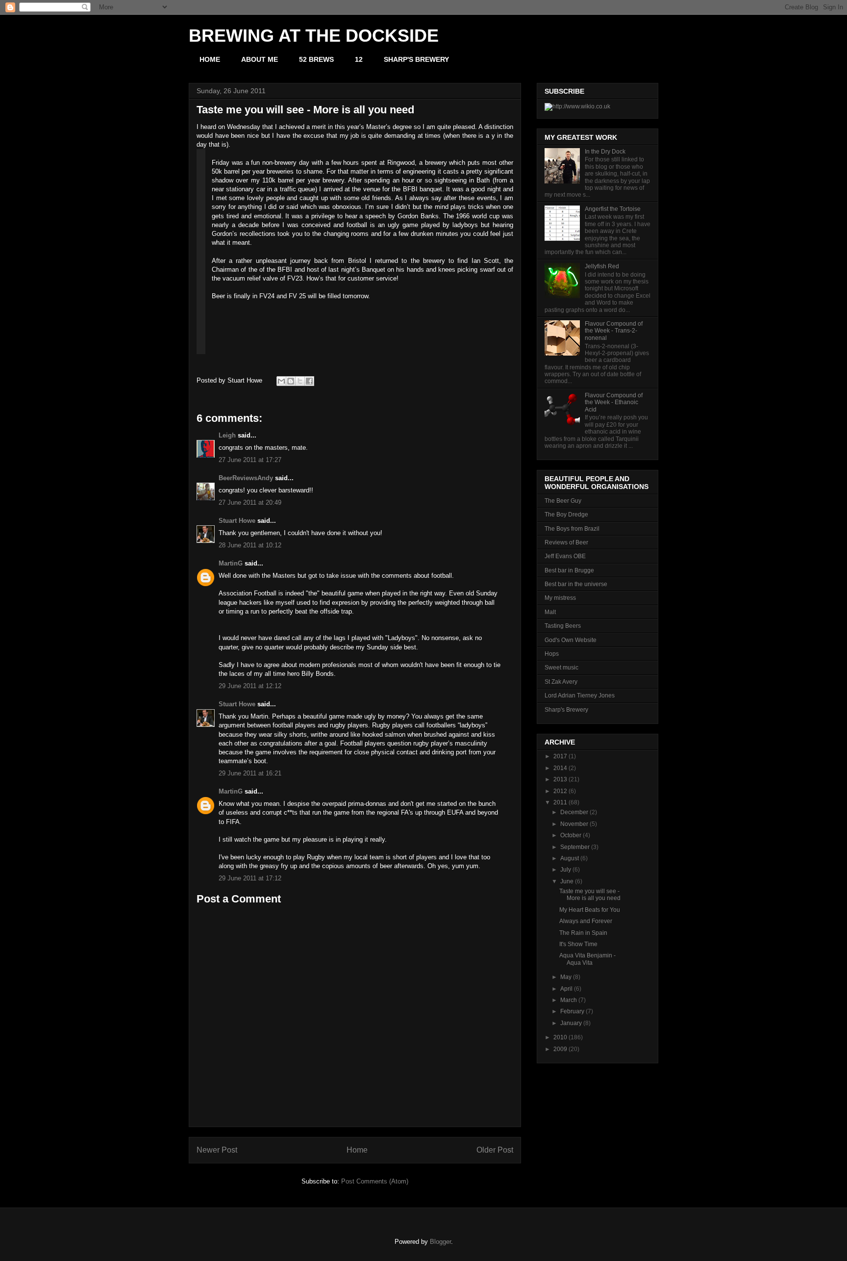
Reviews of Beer (566, 542)
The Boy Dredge (566, 514)
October (570, 835)
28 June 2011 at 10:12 (250, 545)
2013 (560, 779)
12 (359, 59)
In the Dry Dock (605, 151)
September (575, 847)
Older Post (494, 1150)
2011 (560, 802)
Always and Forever (585, 921)
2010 (560, 1037)
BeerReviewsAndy (246, 478)
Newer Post (217, 1150)
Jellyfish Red (602, 266)
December (574, 812)
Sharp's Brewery (566, 709)
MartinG (231, 563)
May (566, 977)
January (571, 1023)
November (574, 824)
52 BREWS (316, 59)
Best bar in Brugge (569, 570)
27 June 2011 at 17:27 (250, 459)
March (568, 1000)
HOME (209, 59)
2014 (560, 768)
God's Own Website (571, 640)
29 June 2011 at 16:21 (250, 773)
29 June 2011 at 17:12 (250, 878)
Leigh (227, 435)
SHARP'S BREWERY (416, 59)
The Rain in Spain (583, 932)
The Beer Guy (563, 500)
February (572, 1011)
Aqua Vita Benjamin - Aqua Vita (587, 959)
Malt (550, 612)
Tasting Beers (563, 625)
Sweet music (561, 667)
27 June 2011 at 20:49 (250, 502)
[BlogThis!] (291, 381)
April (566, 988)
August (569, 858)
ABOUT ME (259, 59)
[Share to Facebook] (309, 381)
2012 (560, 791)
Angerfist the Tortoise (613, 209)
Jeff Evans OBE (565, 556)
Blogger (440, 1241)
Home (357, 1150)
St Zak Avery (561, 681)
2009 (560, 1049)
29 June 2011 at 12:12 (250, 686)
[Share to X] (300, 381)
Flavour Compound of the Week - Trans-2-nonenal (614, 330)
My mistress (560, 597)
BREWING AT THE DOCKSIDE (314, 36)
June (566, 881)
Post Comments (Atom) (374, 1181)
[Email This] (281, 381)
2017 (560, 756)
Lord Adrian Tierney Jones (580, 695)
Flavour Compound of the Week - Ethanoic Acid (614, 402)
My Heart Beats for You (589, 909)
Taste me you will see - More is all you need (590, 894)
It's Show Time (578, 944)
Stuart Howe (237, 520)
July (565, 869)
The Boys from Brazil (572, 528)
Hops (552, 653)
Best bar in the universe (576, 584)
